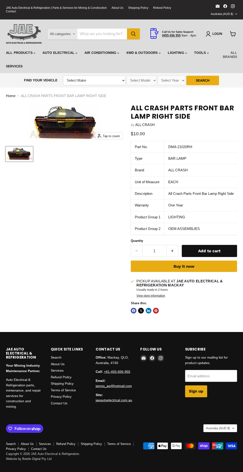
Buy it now (183, 266)
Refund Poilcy (61, 377)
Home (10, 96)
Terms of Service (63, 390)
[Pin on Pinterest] (156, 310)
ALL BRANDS (230, 55)
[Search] (133, 33)
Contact (11, 11)
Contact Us (59, 403)
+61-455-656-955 (117, 372)
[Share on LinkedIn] (148, 310)
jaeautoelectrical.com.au (114, 400)
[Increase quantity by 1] (172, 251)
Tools (200, 53)
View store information (150, 295)
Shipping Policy (138, 7)
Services (14, 66)
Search (56, 357)
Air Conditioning (100, 53)
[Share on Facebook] (133, 310)
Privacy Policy (61, 396)
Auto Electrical (58, 53)
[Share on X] (141, 310)
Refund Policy (162, 7)
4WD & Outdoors (142, 53)
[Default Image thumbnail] (19, 154)
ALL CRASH (145, 125)
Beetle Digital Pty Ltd (36, 459)
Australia (222, 14)
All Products (19, 53)
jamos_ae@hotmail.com (114, 386)
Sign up (196, 391)
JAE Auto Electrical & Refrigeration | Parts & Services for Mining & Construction (56, 7)
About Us (117, 7)
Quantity (137, 241)
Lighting (176, 53)
